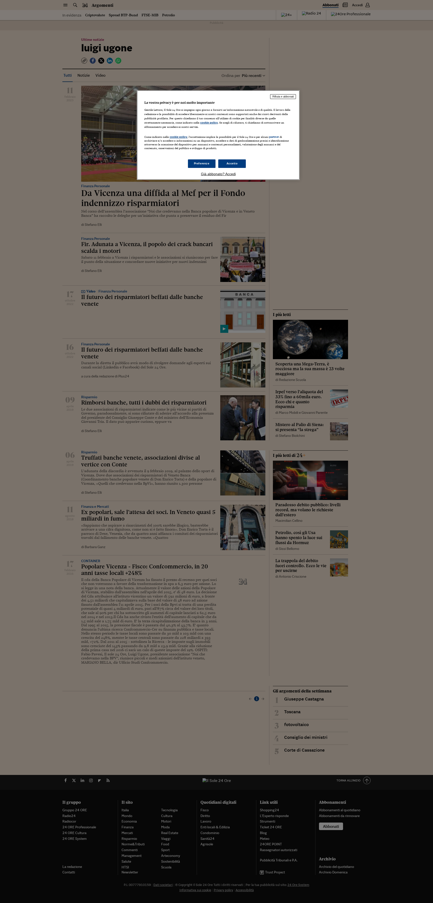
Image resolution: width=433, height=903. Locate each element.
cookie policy (209, 122)
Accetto (232, 163)
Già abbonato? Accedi (218, 174)
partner (274, 136)
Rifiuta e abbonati (283, 96)
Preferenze (201, 163)
